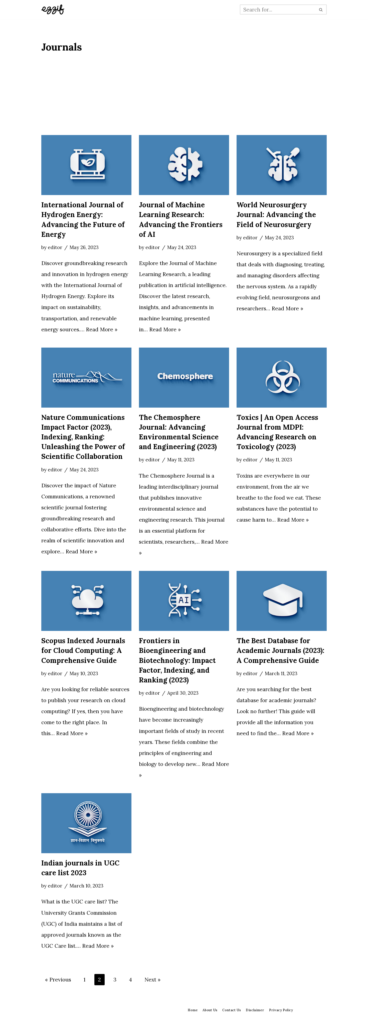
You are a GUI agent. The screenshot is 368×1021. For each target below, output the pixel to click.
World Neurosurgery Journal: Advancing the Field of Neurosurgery (276, 214)
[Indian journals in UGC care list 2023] (86, 823)
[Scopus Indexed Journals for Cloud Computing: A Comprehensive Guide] (86, 601)
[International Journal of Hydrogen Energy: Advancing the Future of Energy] (86, 165)
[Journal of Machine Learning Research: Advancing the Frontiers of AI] (184, 165)
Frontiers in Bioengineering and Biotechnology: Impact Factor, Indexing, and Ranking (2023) (177, 660)
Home (193, 1010)
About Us (210, 1010)
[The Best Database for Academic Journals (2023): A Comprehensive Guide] (282, 601)
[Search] (321, 10)
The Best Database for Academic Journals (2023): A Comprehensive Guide (280, 650)
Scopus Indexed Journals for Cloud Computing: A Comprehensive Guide (83, 650)
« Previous (58, 979)
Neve (47, 1012)
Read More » (101, 329)
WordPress (103, 1012)
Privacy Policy (281, 1010)
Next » (152, 979)
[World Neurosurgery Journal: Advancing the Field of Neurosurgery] (282, 165)
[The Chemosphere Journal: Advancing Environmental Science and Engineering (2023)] (184, 378)
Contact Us (231, 1010)
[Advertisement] (184, 98)
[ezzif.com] (52, 10)
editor (55, 247)
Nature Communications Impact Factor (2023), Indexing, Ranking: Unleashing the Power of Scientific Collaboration (83, 437)
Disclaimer (255, 1010)
